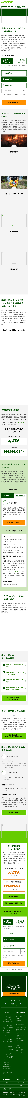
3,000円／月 (9, 79)
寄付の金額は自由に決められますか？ (13, 681)
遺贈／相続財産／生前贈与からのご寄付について (13, 735)
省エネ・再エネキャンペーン (9, 1047)
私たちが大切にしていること (8, 1022)
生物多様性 (6, 1062)
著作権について (21, 1079)
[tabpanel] (14, 512)
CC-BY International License (9, 1095)
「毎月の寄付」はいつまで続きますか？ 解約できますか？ (13, 688)
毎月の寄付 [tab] (7, 495)
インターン (18, 1045)
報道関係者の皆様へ (7, 1066)
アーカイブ (21, 1082)
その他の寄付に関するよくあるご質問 (13, 698)
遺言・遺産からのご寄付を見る (13, 903)
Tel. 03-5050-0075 (8, 761)
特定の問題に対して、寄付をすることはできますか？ (13, 673)
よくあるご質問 (6, 1032)
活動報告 (18, 1018)
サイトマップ (7, 1085)
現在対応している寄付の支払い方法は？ (13, 665)
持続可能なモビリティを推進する (9, 1054)
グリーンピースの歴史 (7, 1025)
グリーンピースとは (7, 1019)
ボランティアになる (20, 1047)
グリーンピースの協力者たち (8, 1028)
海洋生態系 (6, 1064)
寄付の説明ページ (13, 896)
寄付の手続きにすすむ (13, 522)
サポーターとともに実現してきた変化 (21, 1016)
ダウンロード (19, 1052)
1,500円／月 (9, 73)
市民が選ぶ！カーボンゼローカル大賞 (9, 1057)
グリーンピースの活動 (7, 1041)
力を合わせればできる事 (21, 1027)
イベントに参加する (20, 1040)
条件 (7, 1082)
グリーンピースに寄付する (21, 1030)
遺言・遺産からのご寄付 (21, 1036)
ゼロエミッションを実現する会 (9, 1050)
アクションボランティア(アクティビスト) (21, 1050)
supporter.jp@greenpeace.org (12, 777)
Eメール (16, 571)
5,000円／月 (9, 85)
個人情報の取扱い (7, 1079)
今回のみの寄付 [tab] (20, 495)
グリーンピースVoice (7, 1030)
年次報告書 (21, 422)
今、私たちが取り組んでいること (8, 1069)
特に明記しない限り (8, 1094)
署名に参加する (19, 1038)
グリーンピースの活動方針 (8, 1073)
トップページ (4, 969)
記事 (21, 1085)
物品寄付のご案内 (13, 812)
